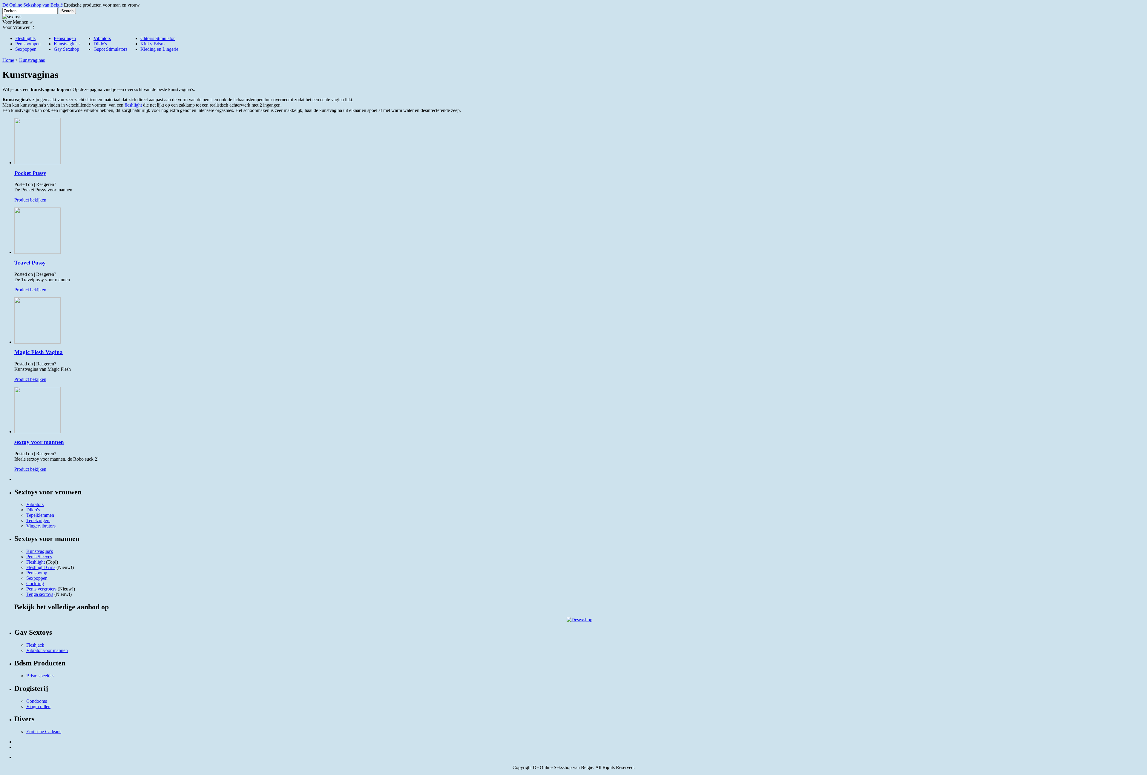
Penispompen (28, 43)
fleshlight (133, 104)
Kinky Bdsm (152, 43)
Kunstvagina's (67, 43)
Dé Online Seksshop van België (32, 4)
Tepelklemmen (40, 515)
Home (8, 60)
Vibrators (102, 38)
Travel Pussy (30, 262)
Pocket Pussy (30, 173)
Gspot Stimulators (110, 49)
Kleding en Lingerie (159, 49)
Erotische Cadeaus (43, 731)
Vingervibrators (41, 525)
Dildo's (100, 43)
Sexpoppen (25, 49)
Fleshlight (35, 562)
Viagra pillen (38, 706)
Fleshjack (35, 645)
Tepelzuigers (38, 520)
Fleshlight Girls (40, 567)
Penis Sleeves (39, 556)
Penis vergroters (41, 588)
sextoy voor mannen (39, 442)
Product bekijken (30, 199)
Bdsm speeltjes (40, 675)
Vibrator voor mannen (47, 650)
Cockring (35, 583)
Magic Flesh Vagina (38, 352)
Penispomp (36, 572)
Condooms (36, 701)
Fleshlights (25, 38)
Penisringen (65, 38)
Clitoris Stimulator (157, 38)
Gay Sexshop (66, 49)
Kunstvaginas (32, 60)
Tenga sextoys (39, 594)
